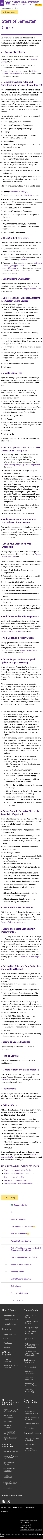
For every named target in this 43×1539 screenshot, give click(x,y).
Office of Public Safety (31, 1316)
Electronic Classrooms (29, 1372)
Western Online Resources (21, 1264)
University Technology (29, 1391)
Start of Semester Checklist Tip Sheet (18, 1170)
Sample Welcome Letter (32, 289)
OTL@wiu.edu (6, 1079)
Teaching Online (17, 1272)
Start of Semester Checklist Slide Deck (19, 1173)
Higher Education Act (10, 1439)
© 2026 (2, 1534)
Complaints (7, 1488)
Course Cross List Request (23, 195)
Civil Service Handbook (8, 1477)
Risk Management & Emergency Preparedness (32, 1346)
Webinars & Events (18, 1219)
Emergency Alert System (31, 1322)
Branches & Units (10, 1334)
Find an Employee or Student (32, 1439)
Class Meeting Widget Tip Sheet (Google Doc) (22, 464)
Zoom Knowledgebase (19, 1293)
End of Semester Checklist (14, 1177)
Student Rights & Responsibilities (10, 1483)
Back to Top (9, 1197)
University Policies (10, 1452)
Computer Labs (31, 1367)
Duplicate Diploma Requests (10, 1366)
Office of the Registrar (8, 1353)
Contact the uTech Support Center (31, 1530)
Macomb (14, 4)
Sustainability (31, 1507)
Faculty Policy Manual (8, 1463)
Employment (18, 1507)
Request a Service (18, 192)
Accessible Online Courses (21, 1241)
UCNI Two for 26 (17, 1300)
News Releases (9, 1315)
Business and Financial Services (32, 1412)
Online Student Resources (21, 1279)
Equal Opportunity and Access (32, 1418)
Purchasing (29, 1428)
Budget (28, 1407)
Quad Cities (22, 4)
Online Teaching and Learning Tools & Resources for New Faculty (26, 1249)
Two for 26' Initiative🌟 (20, 1234)
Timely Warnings (31, 1327)
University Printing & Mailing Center (10, 1410)
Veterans (4, 1512)
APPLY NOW (38, 4)
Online (29, 4)
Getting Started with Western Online (18, 1183)
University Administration (31, 1450)
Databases (7, 1343)
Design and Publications (8, 1416)
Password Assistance (29, 1378)
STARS (24, 259)
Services (6, 1347)
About (13, 1212)
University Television (7, 1427)
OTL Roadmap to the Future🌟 (23, 1227)
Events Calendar (9, 1324)
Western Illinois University (25, 1)
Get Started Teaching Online (15, 1180)
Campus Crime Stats (30, 1339)
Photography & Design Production (10, 1433)
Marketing (7, 1421)
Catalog (6, 1338)
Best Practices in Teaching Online (24, 1257)
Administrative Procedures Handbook (9, 1470)
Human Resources (32, 1424)
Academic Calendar (10, 1319)
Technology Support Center (31, 1385)
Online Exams (16, 1286)
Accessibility (6, 1507)
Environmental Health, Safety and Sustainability (32, 1353)
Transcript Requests (7, 1360)
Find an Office (30, 1444)
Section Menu (9, 12)
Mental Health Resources (30, 1333)
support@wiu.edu (9, 268)
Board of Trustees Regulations (10, 1457)
